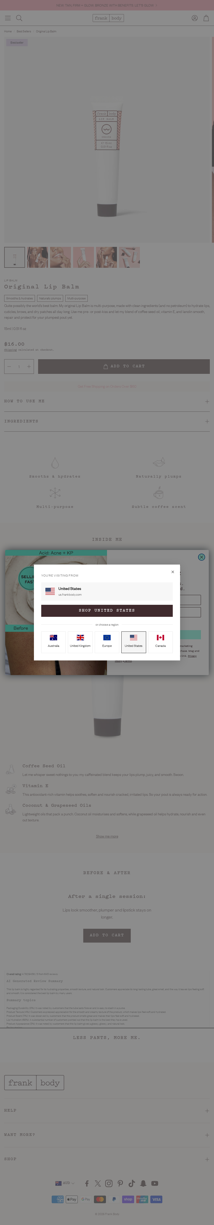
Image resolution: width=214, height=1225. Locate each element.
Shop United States (107, 611)
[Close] (173, 572)
